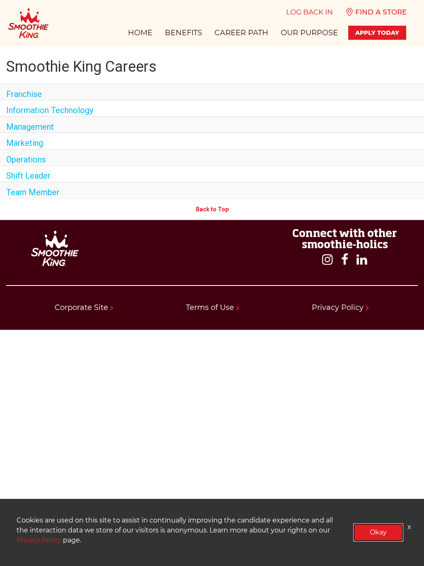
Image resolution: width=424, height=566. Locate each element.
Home (140, 32)
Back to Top (212, 209)
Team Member (33, 192)
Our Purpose (309, 32)
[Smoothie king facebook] (344, 260)
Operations (26, 159)
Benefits (183, 32)
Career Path (241, 32)
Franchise (24, 94)
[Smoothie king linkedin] (362, 260)
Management (30, 127)
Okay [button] (378, 532)
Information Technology (49, 110)
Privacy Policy (339, 307)
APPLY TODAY (377, 32)
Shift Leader (28, 176)
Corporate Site (82, 307)
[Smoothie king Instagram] (327, 260)
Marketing (24, 143)
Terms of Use (211, 307)
